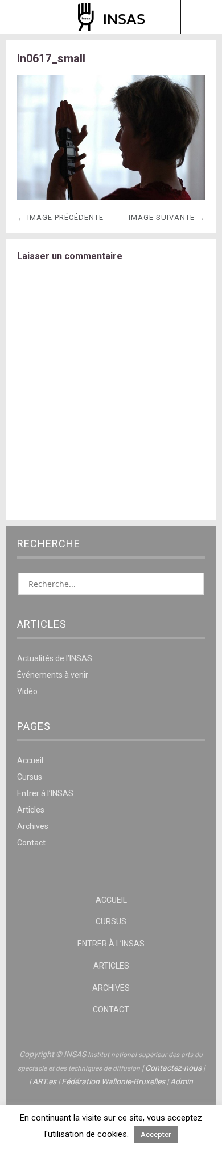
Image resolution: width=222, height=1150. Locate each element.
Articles (30, 809)
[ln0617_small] (111, 196)
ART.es (44, 1081)
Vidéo (27, 691)
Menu (21, 17)
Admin (181, 1081)
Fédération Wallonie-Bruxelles (113, 1081)
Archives (32, 826)
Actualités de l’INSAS (54, 658)
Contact (31, 842)
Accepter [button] (156, 1134)
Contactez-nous (173, 1067)
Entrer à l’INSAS (45, 793)
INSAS (111, 17)
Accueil (30, 760)
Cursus (29, 776)
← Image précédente (60, 217)
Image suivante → (167, 217)
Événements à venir (52, 674)
